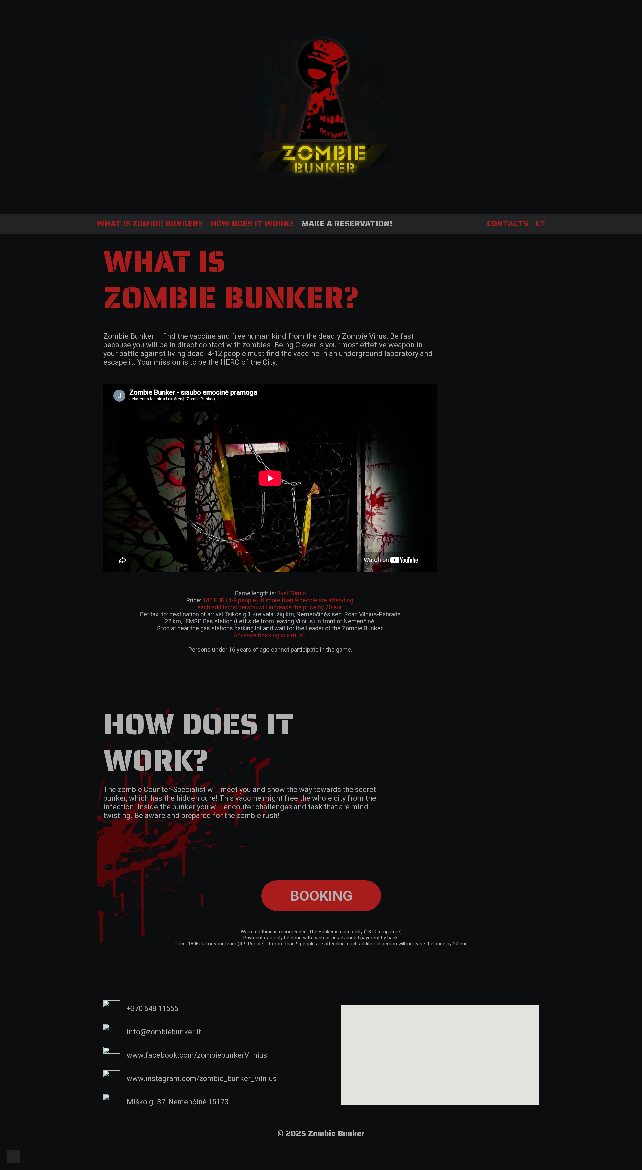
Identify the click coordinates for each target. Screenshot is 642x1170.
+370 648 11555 (152, 1008)
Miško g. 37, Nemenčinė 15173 (177, 1102)
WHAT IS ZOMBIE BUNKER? (150, 223)
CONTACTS (507, 223)
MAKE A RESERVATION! (346, 223)
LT (540, 223)
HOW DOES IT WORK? (252, 223)
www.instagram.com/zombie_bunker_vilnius (202, 1078)
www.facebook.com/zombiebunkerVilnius (197, 1055)
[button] (321, 895)
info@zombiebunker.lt (164, 1032)
